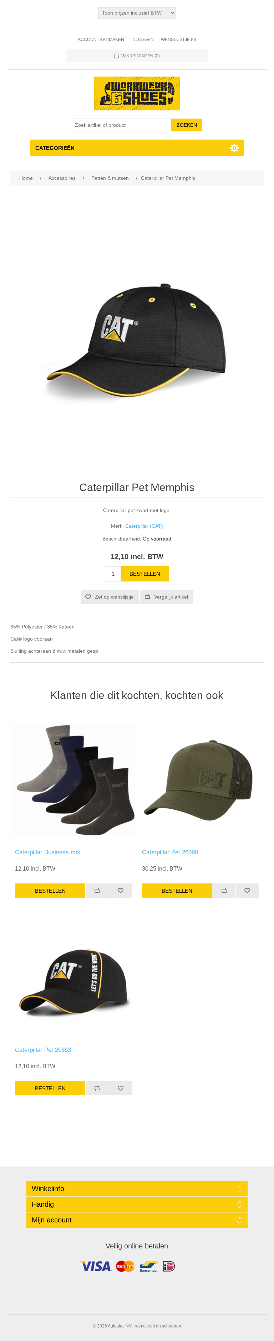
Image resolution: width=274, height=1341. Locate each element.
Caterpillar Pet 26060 (170, 852)
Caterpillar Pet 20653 (43, 1050)
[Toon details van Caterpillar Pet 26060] (200, 780)
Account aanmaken (101, 39)
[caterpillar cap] (73, 977)
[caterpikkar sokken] (73, 780)
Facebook (137, 1268)
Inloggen (142, 39)
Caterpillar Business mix (47, 852)
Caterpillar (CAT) (144, 526)
